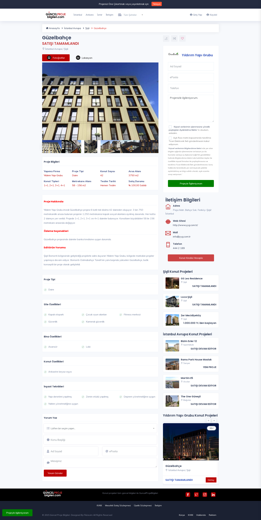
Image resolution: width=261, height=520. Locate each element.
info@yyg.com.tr (181, 236)
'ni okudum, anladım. (189, 129)
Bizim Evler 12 (189, 341)
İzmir (99, 14)
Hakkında (201, 515)
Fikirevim (88, 515)
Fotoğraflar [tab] (59, 57)
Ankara (89, 14)
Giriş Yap (197, 14)
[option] (100, 101)
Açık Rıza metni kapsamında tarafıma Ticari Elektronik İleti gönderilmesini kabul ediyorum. (190, 141)
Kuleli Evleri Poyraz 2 (199, 466)
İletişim (109, 14)
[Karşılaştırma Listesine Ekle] (174, 38)
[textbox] (134, 15)
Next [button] (153, 144)
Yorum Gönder (55, 473)
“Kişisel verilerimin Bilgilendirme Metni (184, 148)
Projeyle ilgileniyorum (17, 512)
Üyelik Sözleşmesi (143, 505)
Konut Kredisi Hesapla (191, 257)
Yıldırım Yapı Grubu (197, 55)
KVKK (99, 505)
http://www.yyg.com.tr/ (185, 225)
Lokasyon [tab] (87, 57)
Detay (175, 479)
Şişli (87, 28)
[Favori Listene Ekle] (182, 38)
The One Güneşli (191, 396)
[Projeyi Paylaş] (166, 38)
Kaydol (213, 14)
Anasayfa (54, 28)
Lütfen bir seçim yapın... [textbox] (63, 428)
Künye (182, 515)
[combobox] (134, 14)
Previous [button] (43, 144)
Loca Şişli (186, 297)
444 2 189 (179, 248)
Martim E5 (187, 378)
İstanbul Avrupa (72, 28)
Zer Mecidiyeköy (191, 315)
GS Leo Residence (192, 278)
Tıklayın (157, 3)
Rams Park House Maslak (196, 359)
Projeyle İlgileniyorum (191, 183)
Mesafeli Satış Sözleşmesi (118, 505)
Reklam (212, 515)
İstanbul (78, 14)
